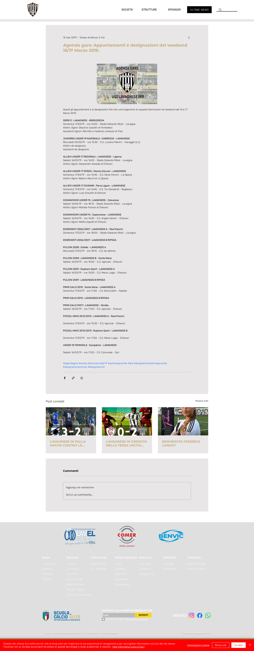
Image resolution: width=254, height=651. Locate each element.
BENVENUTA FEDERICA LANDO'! (181, 443)
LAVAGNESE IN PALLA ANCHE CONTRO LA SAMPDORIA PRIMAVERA (70, 443)
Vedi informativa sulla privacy (128, 646)
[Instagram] (191, 615)
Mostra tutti (201, 400)
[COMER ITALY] (127, 536)
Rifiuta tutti (220, 645)
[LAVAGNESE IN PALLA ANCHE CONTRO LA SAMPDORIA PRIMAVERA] (71, 421)
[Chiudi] (250, 645)
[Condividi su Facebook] (64, 378)
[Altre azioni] (189, 37)
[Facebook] (199, 615)
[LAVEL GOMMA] (80, 536)
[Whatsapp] (208, 615)
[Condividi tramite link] (73, 378)
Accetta (238, 645)
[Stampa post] (81, 378)
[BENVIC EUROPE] (171, 536)
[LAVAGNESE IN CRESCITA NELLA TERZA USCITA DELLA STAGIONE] (127, 421)
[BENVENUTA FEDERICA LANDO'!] (183, 421)
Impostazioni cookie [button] (198, 645)
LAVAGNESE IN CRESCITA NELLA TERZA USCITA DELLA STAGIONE (126, 443)
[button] (124, 10)
